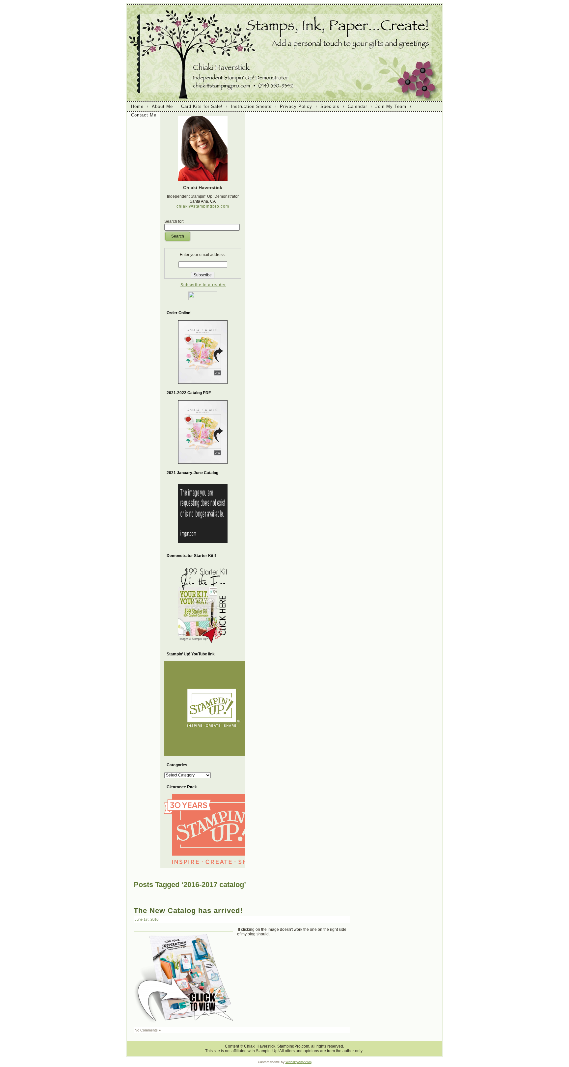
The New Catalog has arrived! (188, 910)
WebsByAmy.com (298, 1062)
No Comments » (148, 1030)
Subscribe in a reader (203, 285)
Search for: (174, 221)
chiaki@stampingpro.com (202, 206)
